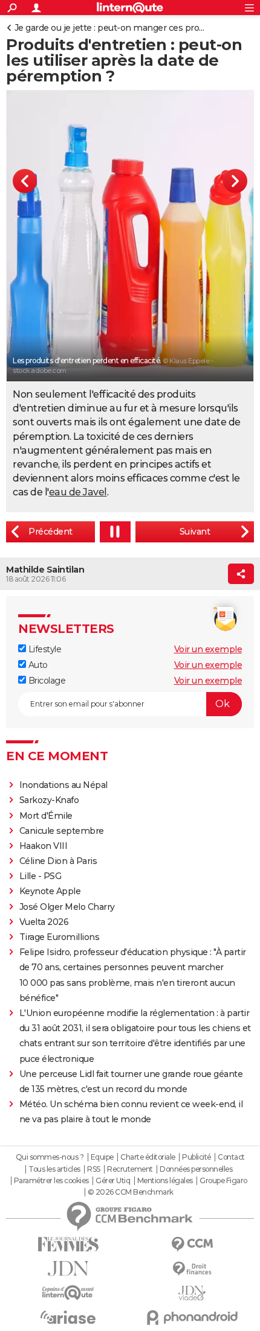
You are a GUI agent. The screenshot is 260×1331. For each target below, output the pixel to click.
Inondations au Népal (63, 785)
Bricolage (45, 680)
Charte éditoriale (147, 1157)
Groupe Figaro (223, 1181)
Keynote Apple (50, 891)
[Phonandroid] (192, 1317)
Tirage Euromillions (59, 937)
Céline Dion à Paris (58, 861)
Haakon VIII (43, 845)
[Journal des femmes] (68, 1244)
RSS (93, 1169)
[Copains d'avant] (68, 1292)
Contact (231, 1157)
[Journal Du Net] (68, 1268)
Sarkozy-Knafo (49, 800)
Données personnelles (196, 1169)
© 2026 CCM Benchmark (131, 1192)
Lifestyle (43, 649)
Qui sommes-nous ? (50, 1157)
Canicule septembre (61, 830)
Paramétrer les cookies (51, 1181)
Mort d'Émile (46, 815)
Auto (37, 664)
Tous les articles (54, 1169)
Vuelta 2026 (44, 921)
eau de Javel (78, 492)
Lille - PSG (40, 876)
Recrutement (130, 1169)
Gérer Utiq (113, 1181)
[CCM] (192, 1244)
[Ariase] (68, 1317)
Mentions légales (165, 1181)
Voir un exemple (208, 649)
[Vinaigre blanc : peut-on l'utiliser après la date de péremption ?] (194, 531)
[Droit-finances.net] (192, 1269)
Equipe (102, 1157)
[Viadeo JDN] (192, 1293)
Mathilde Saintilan (45, 569)
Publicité (196, 1157)
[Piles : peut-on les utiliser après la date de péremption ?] (50, 531)
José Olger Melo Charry (67, 906)
